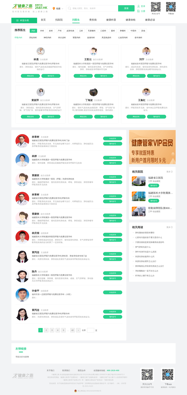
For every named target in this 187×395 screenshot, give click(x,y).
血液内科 (91, 37)
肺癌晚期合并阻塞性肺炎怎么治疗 (148, 266)
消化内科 (33, 37)
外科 (42, 31)
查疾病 (93, 19)
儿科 (81, 31)
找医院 (59, 19)
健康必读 (150, 19)
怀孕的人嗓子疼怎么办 (143, 276)
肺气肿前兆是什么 (142, 247)
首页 (43, 19)
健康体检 (131, 19)
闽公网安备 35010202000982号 (89, 391)
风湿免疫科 (106, 37)
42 (72, 330)
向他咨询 (112, 138)
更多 (168, 172)
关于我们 (50, 370)
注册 (143, 11)
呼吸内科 (18, 37)
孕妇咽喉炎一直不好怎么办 (145, 271)
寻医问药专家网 (22, 357)
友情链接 (20, 348)
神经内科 (47, 37)
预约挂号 (51, 76)
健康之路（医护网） (29, 8)
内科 (33, 31)
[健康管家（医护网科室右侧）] (152, 154)
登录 (143, 6)
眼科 (113, 31)
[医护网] (22, 376)
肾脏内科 (76, 37)
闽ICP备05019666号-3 (116, 374)
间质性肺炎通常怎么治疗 (144, 261)
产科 (60, 31)
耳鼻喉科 (92, 31)
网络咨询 (30, 76)
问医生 (76, 19)
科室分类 (24, 20)
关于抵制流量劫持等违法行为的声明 (70, 383)
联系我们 (66, 370)
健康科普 (111, 19)
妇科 (51, 31)
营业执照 (52, 383)
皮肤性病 (70, 31)
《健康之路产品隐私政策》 (89, 377)
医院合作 (82, 370)
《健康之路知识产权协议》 (94, 380)
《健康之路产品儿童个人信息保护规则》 (113, 377)
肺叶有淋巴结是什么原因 (144, 252)
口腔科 (103, 31)
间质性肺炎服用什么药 (143, 256)
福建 (58, 8)
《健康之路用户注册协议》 (69, 377)
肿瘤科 (123, 31)
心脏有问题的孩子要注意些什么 (147, 237)
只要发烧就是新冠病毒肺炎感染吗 (148, 242)
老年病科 (138, 37)
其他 (143, 31)
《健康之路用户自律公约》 (72, 380)
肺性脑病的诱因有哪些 (143, 233)
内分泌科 (62, 37)
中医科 (133, 31)
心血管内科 (123, 37)
